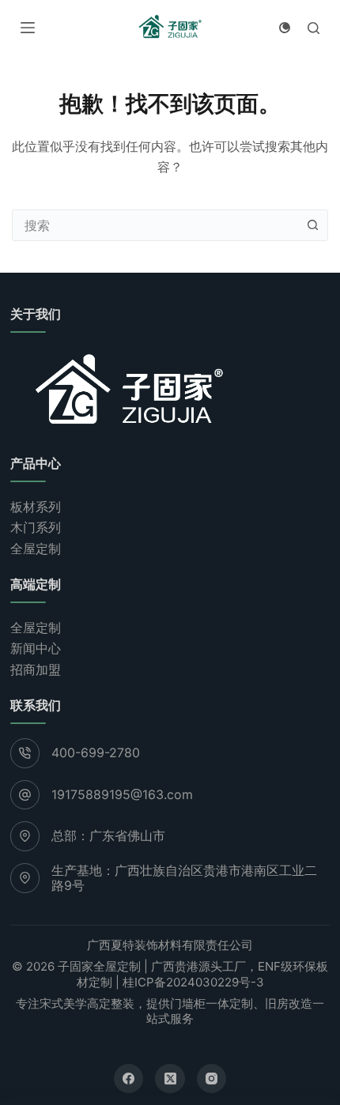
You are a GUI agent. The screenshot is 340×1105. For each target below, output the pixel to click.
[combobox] (155, 225)
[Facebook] (129, 1079)
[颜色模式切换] (285, 28)
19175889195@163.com (122, 794)
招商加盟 (35, 669)
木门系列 (35, 527)
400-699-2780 (95, 752)
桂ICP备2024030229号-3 (193, 982)
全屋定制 (35, 548)
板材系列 (35, 507)
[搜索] (313, 28)
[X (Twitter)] (170, 1079)
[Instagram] (212, 1079)
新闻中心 (35, 648)
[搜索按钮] (312, 225)
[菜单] (28, 28)
